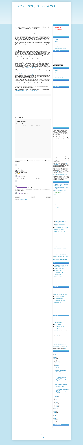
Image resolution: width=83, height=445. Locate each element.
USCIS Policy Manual (57, 328)
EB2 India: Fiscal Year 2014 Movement (60, 194)
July (56, 398)
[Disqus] (33, 179)
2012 (55, 421)
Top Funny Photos (58, 72)
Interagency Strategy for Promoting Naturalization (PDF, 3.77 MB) (26, 74)
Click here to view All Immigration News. (60, 259)
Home (33, 197)
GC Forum (56, 41)
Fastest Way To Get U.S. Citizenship (60, 254)
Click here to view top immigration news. (60, 174)
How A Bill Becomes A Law (58, 292)
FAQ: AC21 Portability (57, 274)
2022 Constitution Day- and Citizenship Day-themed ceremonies (37, 67)
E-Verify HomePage (57, 330)
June (56, 399)
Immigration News (58, 43)
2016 (55, 415)
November (57, 362)
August (56, 396)
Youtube (63, 346)
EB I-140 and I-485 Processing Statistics (61, 217)
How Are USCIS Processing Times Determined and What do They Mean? (60, 311)
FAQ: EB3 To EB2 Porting (58, 276)
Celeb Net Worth (57, 70)
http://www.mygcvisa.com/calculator (22, 126)
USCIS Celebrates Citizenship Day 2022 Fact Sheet (27, 90)
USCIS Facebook (56, 346)
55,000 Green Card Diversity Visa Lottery (61, 256)
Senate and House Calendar (59, 229)
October (56, 364)
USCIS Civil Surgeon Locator (59, 326)
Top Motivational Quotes (59, 75)
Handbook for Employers (58, 332)
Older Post (48, 197)
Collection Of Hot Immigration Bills (60, 231)
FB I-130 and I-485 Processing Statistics (61, 219)
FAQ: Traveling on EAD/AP (58, 270)
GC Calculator (57, 159)
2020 (55, 409)
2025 (55, 355)
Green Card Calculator (58, 29)
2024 (55, 357)
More (65, 348)
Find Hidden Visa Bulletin (59, 31)
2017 (55, 414)
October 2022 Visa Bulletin (59, 386)
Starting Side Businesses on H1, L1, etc (60, 246)
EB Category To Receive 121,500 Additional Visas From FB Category (61, 185)
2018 (55, 412)
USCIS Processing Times (58, 318)
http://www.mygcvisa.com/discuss (39, 130)
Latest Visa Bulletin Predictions (60, 34)
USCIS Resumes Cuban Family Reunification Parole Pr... (60, 394)
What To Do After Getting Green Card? (60, 294)
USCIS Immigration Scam (58, 306)
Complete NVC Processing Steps (60, 48)
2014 (55, 418)
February (56, 405)
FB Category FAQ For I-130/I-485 (59, 199)
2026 (55, 354)
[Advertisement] (41, 16)
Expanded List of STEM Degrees (59, 300)
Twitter (61, 346)
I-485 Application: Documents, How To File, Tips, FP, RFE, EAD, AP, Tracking (61, 266)
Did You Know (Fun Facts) (59, 77)
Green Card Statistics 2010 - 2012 (59, 304)
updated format (57, 335)
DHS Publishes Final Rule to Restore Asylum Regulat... (61, 373)
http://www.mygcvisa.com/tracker (40, 128)
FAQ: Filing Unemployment (58, 298)
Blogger (43, 437)
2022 (55, 360)
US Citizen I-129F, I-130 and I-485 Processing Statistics (60, 222)
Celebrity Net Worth (56, 434)
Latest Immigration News (35, 6)
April (56, 402)
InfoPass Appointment (57, 324)
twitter (61, 171)
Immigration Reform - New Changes (60, 190)
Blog (66, 346)
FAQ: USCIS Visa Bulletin (58, 302)
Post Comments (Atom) (23, 199)
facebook (56, 171)
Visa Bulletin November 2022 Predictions (62, 369)
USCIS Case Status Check (58, 320)
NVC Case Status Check (58, 322)
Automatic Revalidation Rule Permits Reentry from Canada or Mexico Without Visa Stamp (61, 289)
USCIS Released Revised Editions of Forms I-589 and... (61, 385)
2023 (55, 358)
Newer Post (17, 197)
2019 (55, 411)
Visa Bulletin (44, 434)
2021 (55, 408)
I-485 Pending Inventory (58, 342)
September (57, 365)
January (56, 406)
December (57, 361)
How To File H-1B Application (59, 296)
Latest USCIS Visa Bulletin (58, 283)
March (56, 403)
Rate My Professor (50, 434)
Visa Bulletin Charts (58, 27)
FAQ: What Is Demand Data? (59, 268)
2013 (55, 419)
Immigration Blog (57, 46)
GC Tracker (56, 39)
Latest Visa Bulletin (57, 192)
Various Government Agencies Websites (60, 344)
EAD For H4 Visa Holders (58, 233)
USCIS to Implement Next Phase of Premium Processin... (61, 378)
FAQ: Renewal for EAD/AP (58, 272)
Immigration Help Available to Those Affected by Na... (61, 371)
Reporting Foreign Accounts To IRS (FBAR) (61, 227)
